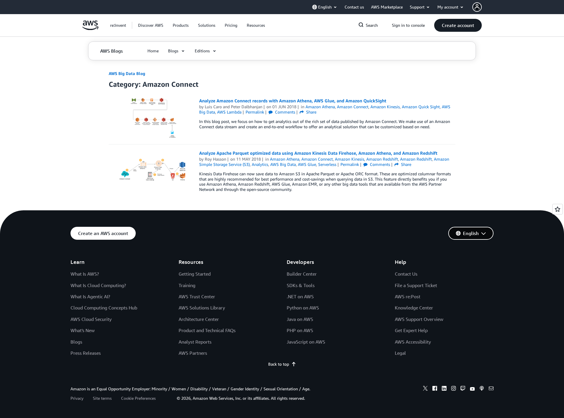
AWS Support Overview (419, 319)
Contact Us (406, 274)
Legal (400, 353)
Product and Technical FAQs (207, 330)
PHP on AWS (300, 330)
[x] (425, 389)
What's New (82, 330)
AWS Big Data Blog (127, 73)
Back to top (278, 364)
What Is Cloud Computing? (98, 285)
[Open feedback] (557, 209)
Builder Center (302, 274)
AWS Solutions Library (202, 308)
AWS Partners (193, 353)
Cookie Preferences (138, 398)
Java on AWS (300, 319)
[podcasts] (481, 389)
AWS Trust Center (197, 296)
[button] (150, 25)
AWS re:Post (407, 296)
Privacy (76, 398)
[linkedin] (444, 389)
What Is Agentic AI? (90, 296)
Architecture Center (199, 319)
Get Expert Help (411, 330)
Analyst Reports (195, 342)
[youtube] (472, 389)
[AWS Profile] (477, 7)
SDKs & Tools (301, 285)
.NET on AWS (300, 296)
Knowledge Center (414, 308)
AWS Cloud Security (91, 319)
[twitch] (463, 389)
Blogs (76, 342)
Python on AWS (303, 308)
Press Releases (85, 353)
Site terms (102, 398)
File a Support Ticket (416, 285)
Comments (284, 111)
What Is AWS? (84, 274)
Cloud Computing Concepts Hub (103, 308)
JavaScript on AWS (306, 342)
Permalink (255, 111)
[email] (491, 389)
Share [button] (310, 111)
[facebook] (434, 389)
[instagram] (453, 389)
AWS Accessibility (413, 342)
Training (187, 285)
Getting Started (195, 274)
